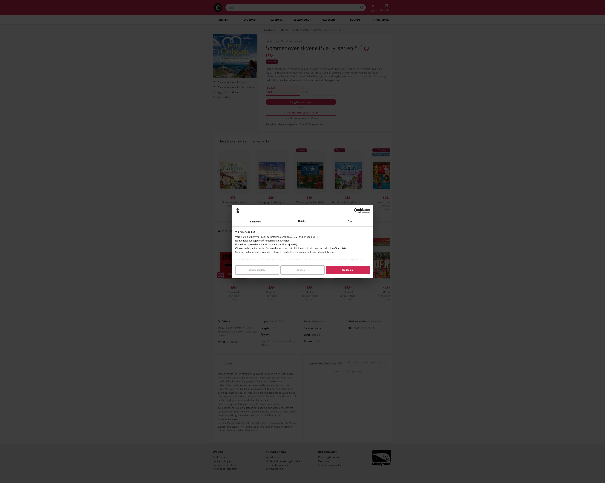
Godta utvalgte (257, 270)
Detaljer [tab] (302, 221)
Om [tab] (350, 221)
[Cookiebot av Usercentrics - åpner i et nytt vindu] (356, 210)
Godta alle (348, 270)
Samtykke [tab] (255, 221)
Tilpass (301, 270)
